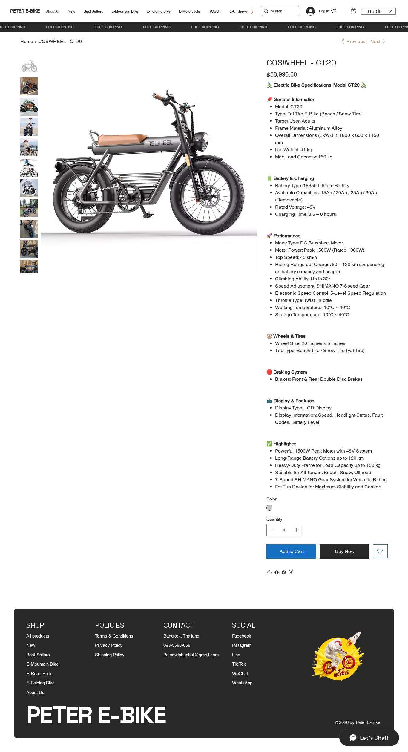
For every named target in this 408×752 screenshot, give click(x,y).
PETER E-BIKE (25, 10)
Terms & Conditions (114, 635)
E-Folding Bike (40, 682)
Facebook (241, 635)
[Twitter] (291, 572)
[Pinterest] (284, 572)
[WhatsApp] (269, 572)
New (30, 645)
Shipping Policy (110, 654)
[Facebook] (277, 572)
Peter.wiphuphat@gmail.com (191, 654)
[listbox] (378, 11)
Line (236, 654)
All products (37, 635)
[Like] (334, 11)
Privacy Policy (109, 645)
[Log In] (309, 11)
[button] (353, 10)
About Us (35, 692)
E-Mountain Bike (42, 664)
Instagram (242, 645)
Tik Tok (239, 664)
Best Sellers (38, 654)
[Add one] (296, 530)
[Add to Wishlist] (380, 551)
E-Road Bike (38, 673)
